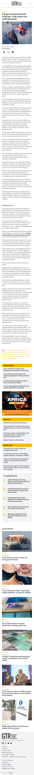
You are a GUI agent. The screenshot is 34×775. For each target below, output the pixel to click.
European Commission (9, 352)
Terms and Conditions (7, 760)
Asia (3, 687)
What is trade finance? (7, 752)
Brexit (16, 350)
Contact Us (5, 748)
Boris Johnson (9, 350)
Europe (4, 11)
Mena (4, 722)
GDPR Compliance (6, 764)
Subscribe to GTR (6, 750)
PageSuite (10, 773)
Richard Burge (12, 358)
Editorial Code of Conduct (8, 768)
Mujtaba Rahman (13, 356)
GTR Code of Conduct (7, 766)
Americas (5, 619)
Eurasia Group (23, 350)
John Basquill (7, 48)
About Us (4, 746)
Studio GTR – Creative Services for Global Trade (14, 756)
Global (4, 553)
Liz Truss (19, 352)
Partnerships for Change (8, 754)
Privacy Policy (5, 762)
